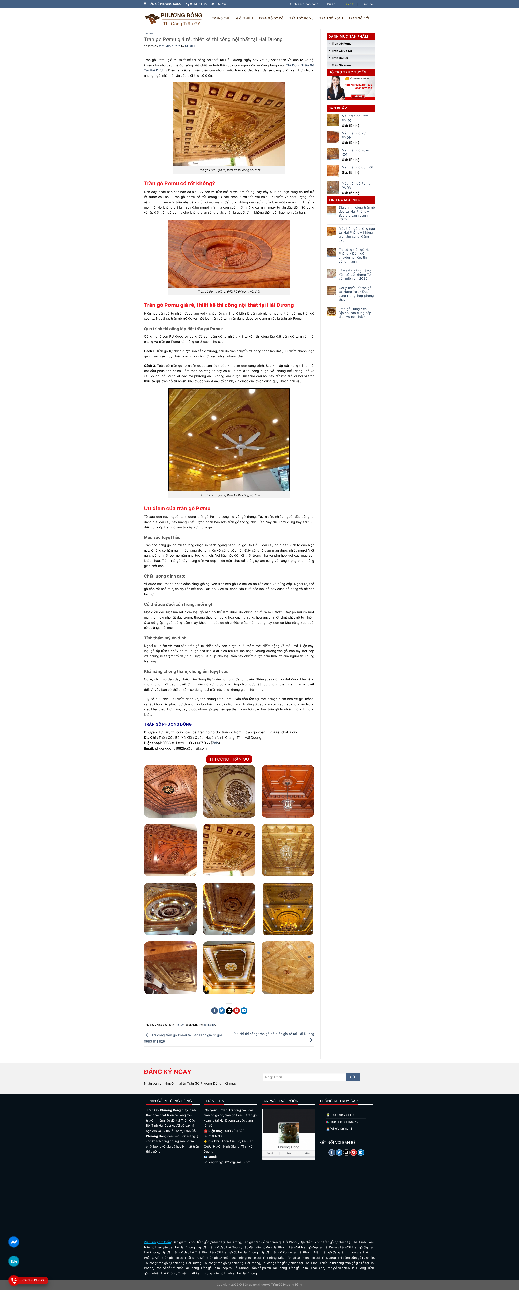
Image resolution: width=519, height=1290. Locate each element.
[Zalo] (13, 1261)
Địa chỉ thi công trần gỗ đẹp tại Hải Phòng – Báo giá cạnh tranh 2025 (357, 213)
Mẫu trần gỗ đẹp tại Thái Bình (176, 1258)
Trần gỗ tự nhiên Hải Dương (346, 1268)
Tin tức (349, 4)
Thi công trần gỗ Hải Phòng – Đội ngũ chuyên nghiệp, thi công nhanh (354, 255)
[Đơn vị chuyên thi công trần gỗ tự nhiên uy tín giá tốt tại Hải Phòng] (229, 909)
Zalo (215, 743)
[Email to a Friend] (229, 1010)
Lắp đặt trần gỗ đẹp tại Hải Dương (314, 1247)
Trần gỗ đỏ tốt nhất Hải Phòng (177, 1268)
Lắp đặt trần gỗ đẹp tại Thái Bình (185, 1252)
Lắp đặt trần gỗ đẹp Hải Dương (218, 1247)
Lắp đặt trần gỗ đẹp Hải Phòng (265, 1247)
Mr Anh (190, 46)
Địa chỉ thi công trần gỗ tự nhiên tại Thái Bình (333, 1242)
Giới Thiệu (244, 18)
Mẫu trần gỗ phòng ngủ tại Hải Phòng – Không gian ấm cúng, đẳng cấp (357, 234)
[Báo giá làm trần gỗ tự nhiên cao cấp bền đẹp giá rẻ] (170, 967)
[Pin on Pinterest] (236, 1010)
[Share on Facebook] (214, 1010)
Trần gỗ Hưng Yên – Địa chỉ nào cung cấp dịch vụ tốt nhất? (355, 313)
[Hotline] (13, 1280)
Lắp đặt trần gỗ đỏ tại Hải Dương (234, 1252)
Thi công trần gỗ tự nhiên (355, 1258)
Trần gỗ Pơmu (301, 18)
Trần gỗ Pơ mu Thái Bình (306, 1268)
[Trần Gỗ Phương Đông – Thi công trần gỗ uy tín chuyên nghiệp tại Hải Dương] (174, 18)
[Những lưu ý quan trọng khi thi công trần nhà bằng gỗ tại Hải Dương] (288, 909)
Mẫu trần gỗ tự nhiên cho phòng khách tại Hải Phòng (238, 1258)
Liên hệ (367, 4)
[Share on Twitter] (222, 1010)
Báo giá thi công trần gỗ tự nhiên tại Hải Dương (207, 1242)
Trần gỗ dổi (359, 18)
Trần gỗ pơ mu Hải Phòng (268, 1268)
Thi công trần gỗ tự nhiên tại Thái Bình (290, 1263)
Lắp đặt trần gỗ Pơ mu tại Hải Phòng (286, 1252)
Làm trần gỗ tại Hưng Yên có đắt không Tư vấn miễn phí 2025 (355, 274)
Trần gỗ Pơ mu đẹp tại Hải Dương (225, 1268)
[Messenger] (13, 1242)
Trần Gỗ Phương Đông (286, 1284)
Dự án (331, 4)
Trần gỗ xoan (331, 18)
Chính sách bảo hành (303, 4)
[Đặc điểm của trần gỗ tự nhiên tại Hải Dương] (229, 967)
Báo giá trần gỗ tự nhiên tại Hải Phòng (270, 1242)
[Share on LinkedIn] (244, 1010)
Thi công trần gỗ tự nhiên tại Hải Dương (172, 1263)
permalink (209, 1024)
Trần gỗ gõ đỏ (271, 18)
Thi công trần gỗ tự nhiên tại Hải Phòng (231, 1263)
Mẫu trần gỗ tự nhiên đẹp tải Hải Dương (307, 1258)
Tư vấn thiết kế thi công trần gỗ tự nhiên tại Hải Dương (217, 1273)
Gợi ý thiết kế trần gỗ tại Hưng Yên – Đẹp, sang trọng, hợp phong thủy (356, 294)
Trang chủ (221, 18)
